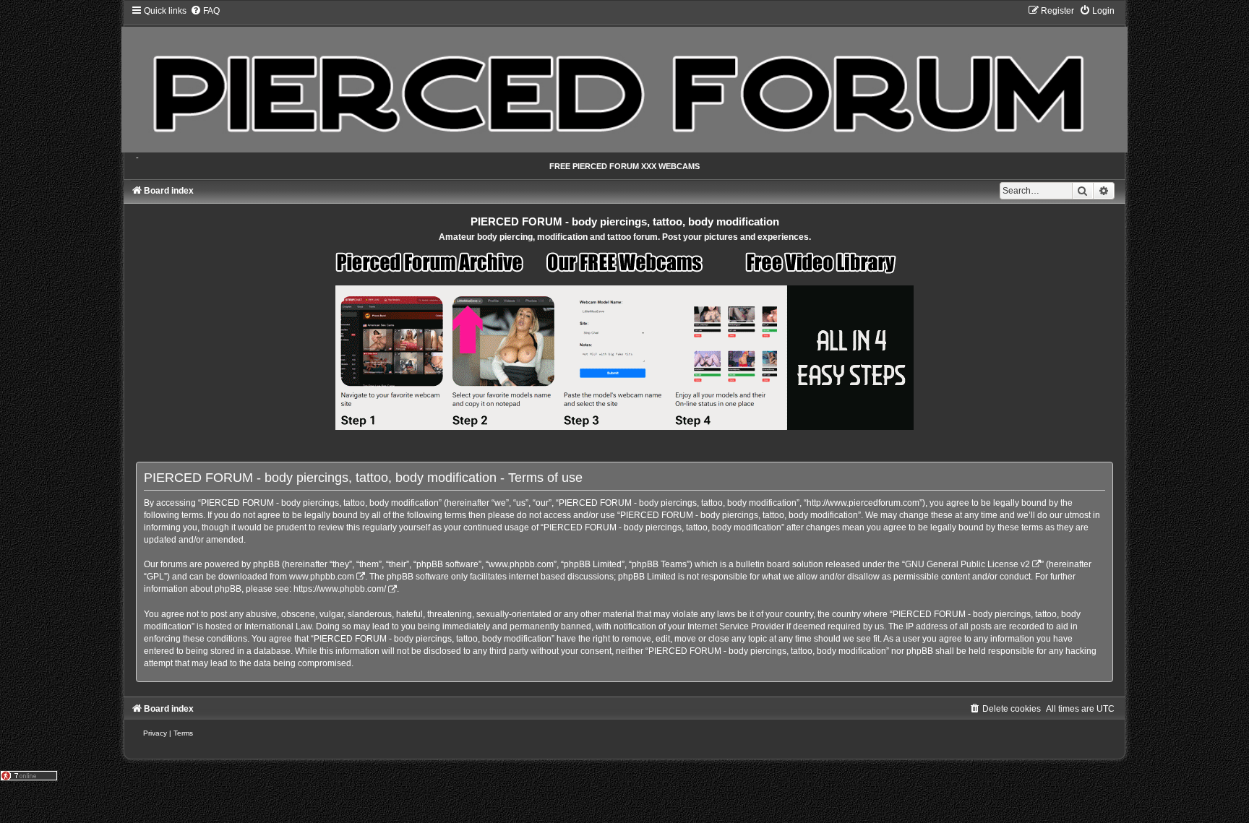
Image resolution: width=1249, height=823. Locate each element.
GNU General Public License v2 (967, 564)
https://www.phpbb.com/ (339, 589)
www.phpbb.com (321, 577)
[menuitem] (205, 11)
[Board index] (624, 78)
